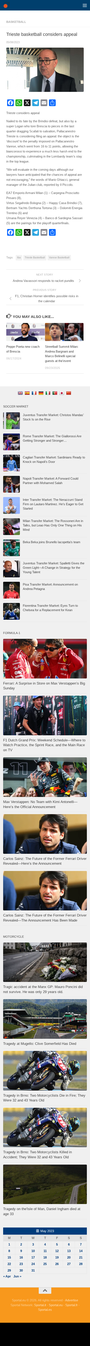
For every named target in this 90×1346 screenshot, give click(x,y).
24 (33, 1264)
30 (21, 1270)
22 (9, 1264)
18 (45, 1257)
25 (45, 1264)
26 (57, 1264)
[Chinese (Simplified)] (69, 393)
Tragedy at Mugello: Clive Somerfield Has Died (39, 1044)
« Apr (7, 1276)
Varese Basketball (59, 257)
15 (9, 1257)
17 (33, 1257)
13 (69, 1251)
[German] (42, 393)
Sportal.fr (71, 1305)
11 (45, 1251)
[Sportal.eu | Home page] (7, 5)
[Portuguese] (55, 393)
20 (69, 1257)
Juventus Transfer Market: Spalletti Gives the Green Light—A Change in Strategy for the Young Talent (53, 567)
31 (33, 1270)
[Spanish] (28, 393)
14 (80, 1251)
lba (19, 257)
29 (9, 1270)
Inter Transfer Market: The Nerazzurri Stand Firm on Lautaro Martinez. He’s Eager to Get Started (53, 504)
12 (57, 1251)
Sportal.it (40, 1305)
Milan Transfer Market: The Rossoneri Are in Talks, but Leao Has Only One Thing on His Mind (53, 525)
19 (57, 1257)
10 (33, 1251)
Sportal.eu (56, 1305)
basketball (16, 21)
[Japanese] (62, 393)
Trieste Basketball (35, 257)
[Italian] (48, 393)
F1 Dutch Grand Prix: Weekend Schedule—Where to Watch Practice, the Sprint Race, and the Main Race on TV (44, 745)
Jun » (17, 1276)
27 (69, 1264)
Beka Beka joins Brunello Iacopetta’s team (51, 542)
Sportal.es (45, 1309)
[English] (21, 393)
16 (21, 1257)
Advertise (71, 1300)
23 (21, 1264)
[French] (35, 393)
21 (80, 1257)
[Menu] (85, 5)
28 (80, 1264)
